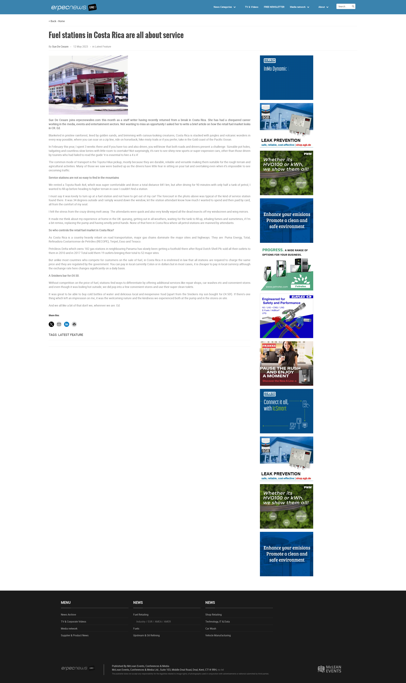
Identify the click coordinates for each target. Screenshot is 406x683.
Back (52, 21)
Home (61, 21)
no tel (221, 669)
